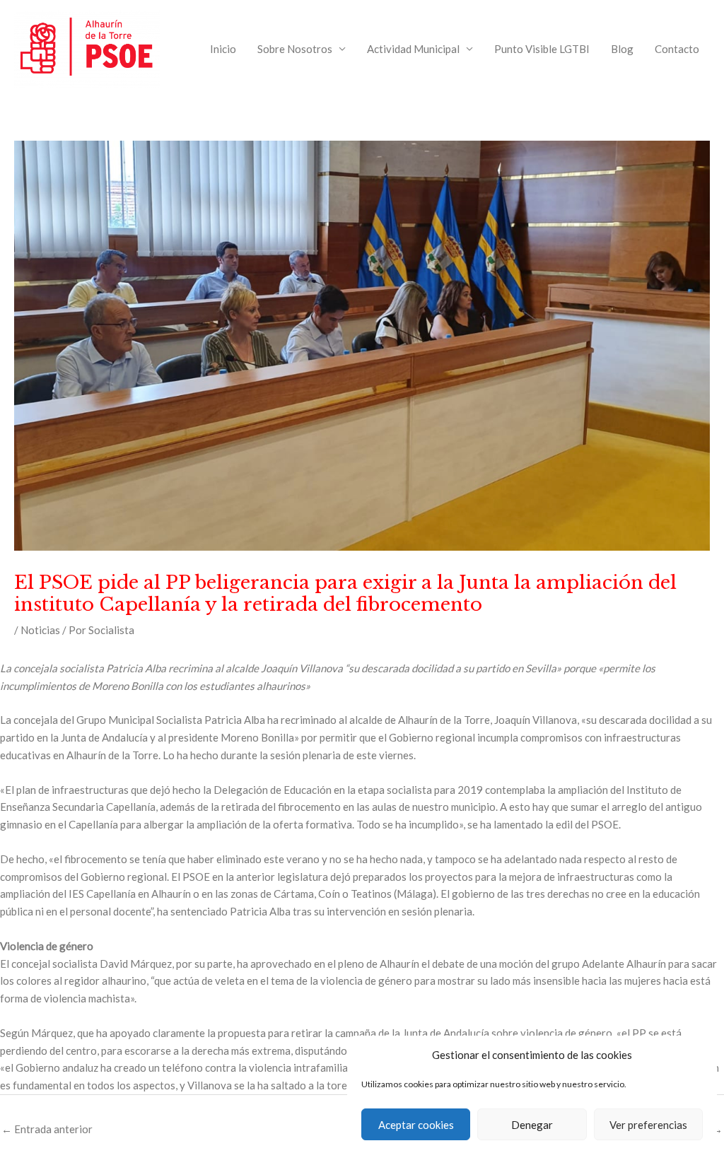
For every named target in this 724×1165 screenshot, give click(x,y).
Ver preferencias (648, 1124)
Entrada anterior (47, 1129)
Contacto (677, 48)
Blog (622, 48)
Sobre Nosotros (294, 48)
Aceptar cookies (416, 1124)
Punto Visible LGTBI (542, 48)
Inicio (223, 48)
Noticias (40, 630)
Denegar (532, 1124)
